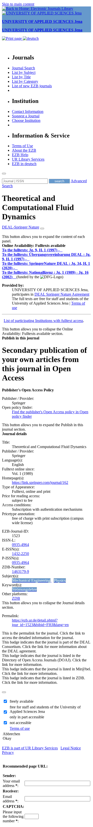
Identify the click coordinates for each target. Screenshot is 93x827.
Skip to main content (18, 4)
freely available (21, 701)
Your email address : (11, 783)
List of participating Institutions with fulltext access (43, 321)
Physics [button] (60, 580)
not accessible (20, 723)
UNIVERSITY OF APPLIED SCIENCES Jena (42, 21)
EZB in (24, 164)
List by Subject (23, 72)
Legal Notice (71, 748)
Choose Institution (26, 120)
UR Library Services (28, 159)
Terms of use (20, 728)
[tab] (46, 245)
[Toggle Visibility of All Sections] (42, 228)
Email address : (10, 798)
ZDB (16, 598)
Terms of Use (22, 146)
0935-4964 (20, 545)
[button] (33, 245)
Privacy (8, 752)
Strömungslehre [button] (24, 589)
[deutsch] (31, 38)
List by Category (25, 81)
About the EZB (24, 150)
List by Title (21, 77)
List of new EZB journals (32, 86)
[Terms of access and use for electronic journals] (61, 250)
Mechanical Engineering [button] (31, 580)
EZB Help (20, 155)
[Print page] (12, 38)
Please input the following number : (13, 816)
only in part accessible (27, 717)
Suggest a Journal (25, 116)
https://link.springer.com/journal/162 (40, 482)
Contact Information (27, 111)
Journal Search (23, 68)
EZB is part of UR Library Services (30, 748)
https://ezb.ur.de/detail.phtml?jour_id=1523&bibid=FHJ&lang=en (40, 622)
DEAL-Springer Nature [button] (20, 227)
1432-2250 (20, 553)
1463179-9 (20, 571)
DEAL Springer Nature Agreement (61, 294)
